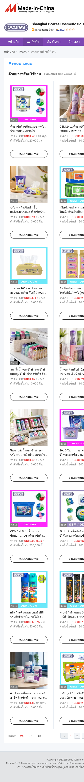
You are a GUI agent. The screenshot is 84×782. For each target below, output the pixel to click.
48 (39, 736)
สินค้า (35, 41)
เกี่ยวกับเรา (54, 41)
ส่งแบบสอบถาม (29, 154)
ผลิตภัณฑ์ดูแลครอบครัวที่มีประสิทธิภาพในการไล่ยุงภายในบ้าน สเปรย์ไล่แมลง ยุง (28, 616)
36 (30, 736)
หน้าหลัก (13, 41)
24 (21, 736)
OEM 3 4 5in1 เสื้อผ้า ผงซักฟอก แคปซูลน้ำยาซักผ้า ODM (26, 535)
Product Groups (22, 64)
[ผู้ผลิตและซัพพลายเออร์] (29, 8)
